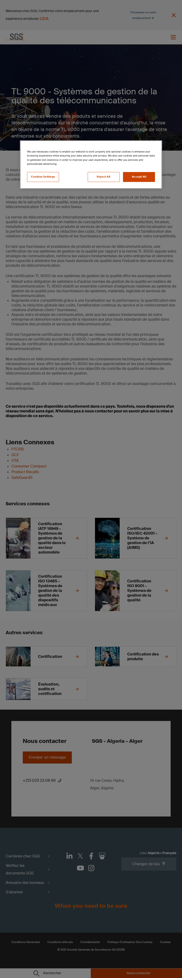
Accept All (139, 177)
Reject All (103, 177)
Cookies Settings (43, 177)
